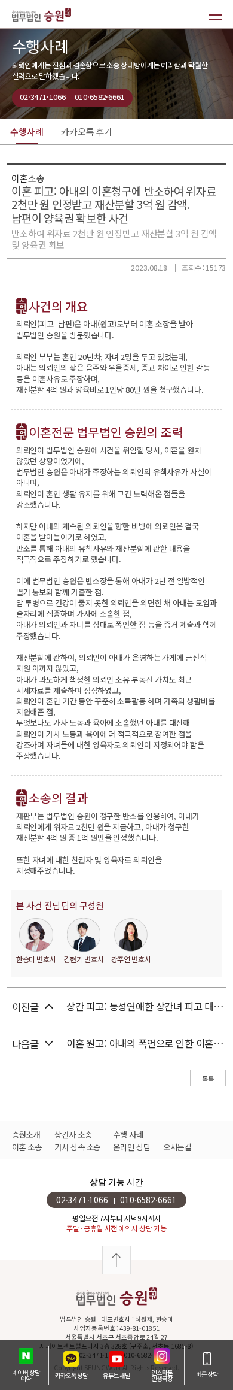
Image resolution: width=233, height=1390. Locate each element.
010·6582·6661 (99, 96)
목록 (208, 1078)
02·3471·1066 (42, 96)
